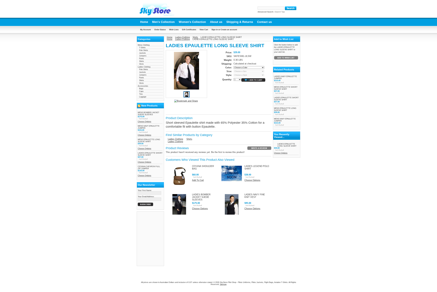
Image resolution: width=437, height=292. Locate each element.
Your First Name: (145, 190)
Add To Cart (198, 180)
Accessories (143, 86)
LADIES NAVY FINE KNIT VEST (254, 195)
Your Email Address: (146, 196)
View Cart (204, 30)
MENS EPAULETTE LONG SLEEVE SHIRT (149, 140)
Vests (141, 64)
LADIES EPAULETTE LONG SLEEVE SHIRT (287, 145)
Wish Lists (174, 30)
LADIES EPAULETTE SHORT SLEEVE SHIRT (150, 154)
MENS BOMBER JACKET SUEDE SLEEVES (148, 113)
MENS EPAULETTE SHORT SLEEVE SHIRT (286, 88)
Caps (141, 91)
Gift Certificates (189, 30)
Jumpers (142, 56)
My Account (145, 30)
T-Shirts (142, 47)
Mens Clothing (144, 45)
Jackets (142, 53)
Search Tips (280, 12)
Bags (141, 88)
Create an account (229, 30)
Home (169, 37)
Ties (141, 94)
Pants (141, 58)
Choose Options (144, 121)
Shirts (141, 61)
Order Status (160, 30)
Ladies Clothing (144, 67)
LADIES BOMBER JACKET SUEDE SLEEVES (201, 197)
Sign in (215, 30)
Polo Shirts (143, 50)
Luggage (142, 97)
